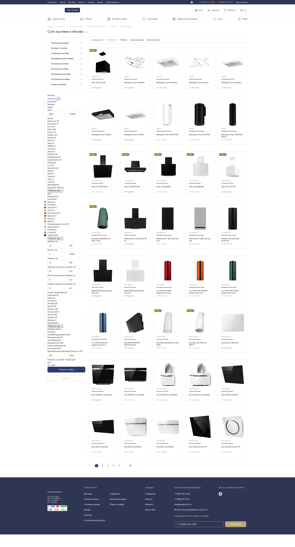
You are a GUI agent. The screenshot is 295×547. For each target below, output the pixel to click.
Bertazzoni (53, 121)
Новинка (51, 104)
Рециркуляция (54, 337)
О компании (52, 2)
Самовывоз (115, 494)
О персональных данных (94, 520)
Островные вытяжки (60, 64)
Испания (51, 301)
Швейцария (53, 323)
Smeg (51, 176)
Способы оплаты (91, 499)
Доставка (71, 2)
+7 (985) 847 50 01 (225, 2)
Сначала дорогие (153, 40)
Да (49, 362)
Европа (51, 298)
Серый (51, 232)
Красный (51, 216)
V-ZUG (51, 182)
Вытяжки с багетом (59, 48)
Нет (51, 365)
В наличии (51, 102)
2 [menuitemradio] (102, 466)
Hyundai (51, 149)
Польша (52, 309)
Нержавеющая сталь (58, 224)
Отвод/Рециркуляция (58, 335)
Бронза (51, 202)
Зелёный (52, 208)
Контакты (91, 2)
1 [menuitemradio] (96, 466)
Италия (52, 304)
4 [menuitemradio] (113, 466)
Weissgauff (53, 185)
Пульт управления (56, 346)
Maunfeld (53, 168)
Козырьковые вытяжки (60, 74)
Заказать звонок (242, 2)
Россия (52, 315)
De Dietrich (52, 124)
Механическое (55, 343)
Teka (50, 179)
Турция (52, 317)
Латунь (51, 219)
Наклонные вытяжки (60, 43)
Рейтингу (123, 40)
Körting (51, 163)
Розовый (51, 230)
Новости (62, 2)
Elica (51, 127)
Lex (50, 165)
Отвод (51, 332)
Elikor (51, 129)
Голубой (51, 205)
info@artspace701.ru (182, 504)
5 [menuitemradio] (119, 466)
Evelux (51, 132)
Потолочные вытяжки (60, 79)
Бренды (100, 2)
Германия (52, 295)
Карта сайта (150, 510)
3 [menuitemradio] (107, 466)
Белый (52, 199)
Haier (51, 140)
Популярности (112, 40)
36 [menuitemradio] (130, 466)
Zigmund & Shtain (55, 187)
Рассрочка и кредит (118, 499)
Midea (50, 171)
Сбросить (51, 98)
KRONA (52, 154)
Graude (51, 138)
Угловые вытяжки (58, 84)
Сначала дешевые (137, 40)
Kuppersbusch (54, 160)
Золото (51, 210)
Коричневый (53, 213)
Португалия (53, 312)
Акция (50, 107)
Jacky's (51, 152)
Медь (51, 221)
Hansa (50, 143)
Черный (52, 235)
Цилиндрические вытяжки (62, 59)
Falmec (52, 135)
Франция (52, 320)
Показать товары (66, 370)
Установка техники (92, 504)
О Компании (150, 494)
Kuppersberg (54, 157)
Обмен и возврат (117, 504)
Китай (51, 306)
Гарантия (81, 2)
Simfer (50, 174)
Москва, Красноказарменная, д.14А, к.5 (191, 510)
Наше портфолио (112, 2)
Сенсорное (54, 348)
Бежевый (53, 196)
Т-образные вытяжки (60, 53)
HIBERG (51, 146)
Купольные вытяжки (59, 69)
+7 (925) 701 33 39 (207, 2)
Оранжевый (53, 227)
